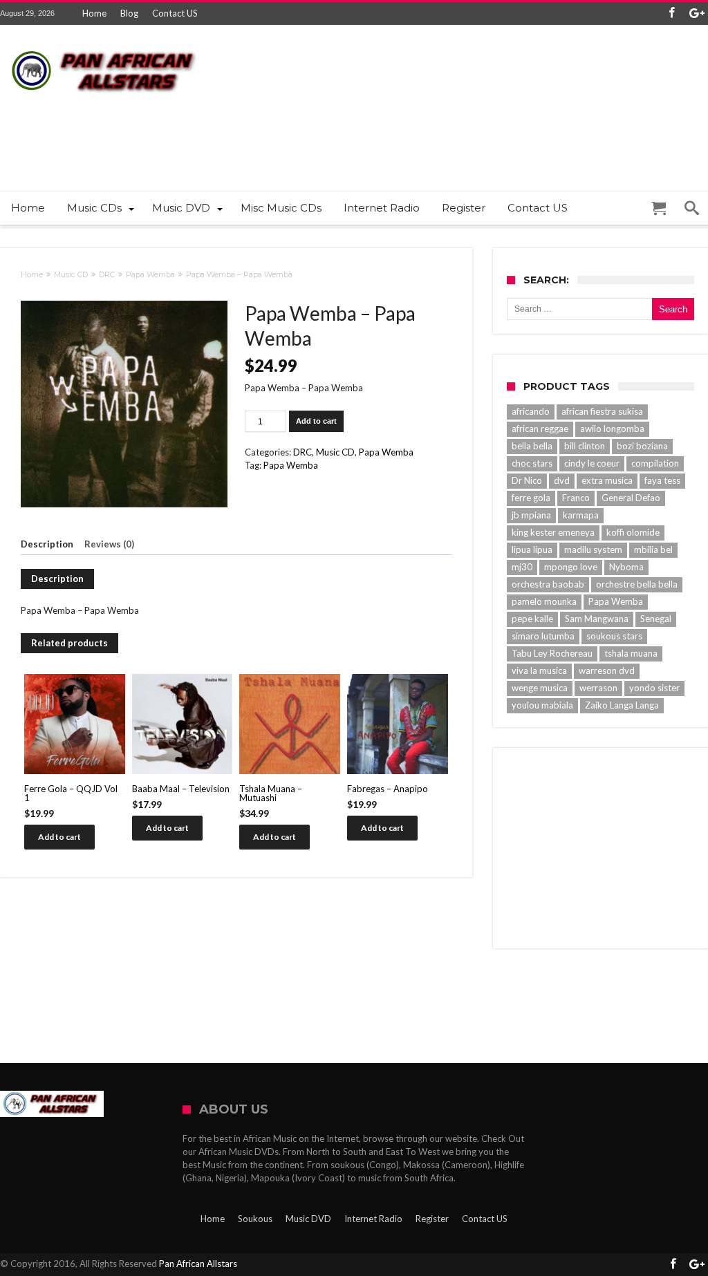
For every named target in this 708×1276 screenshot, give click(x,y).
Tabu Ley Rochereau (552, 653)
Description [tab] (47, 544)
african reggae (540, 428)
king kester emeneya (553, 532)
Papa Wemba (150, 274)
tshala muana (631, 653)
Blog (129, 13)
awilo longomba (612, 428)
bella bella (532, 445)
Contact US (175, 13)
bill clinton (584, 445)
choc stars (532, 463)
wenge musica (540, 687)
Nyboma (626, 566)
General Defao (631, 497)
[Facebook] (671, 13)
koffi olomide (633, 532)
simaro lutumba (543, 635)
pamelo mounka (544, 601)
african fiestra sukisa (602, 411)
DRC (107, 274)
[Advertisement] (456, 132)
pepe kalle (532, 618)
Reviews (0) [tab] (109, 544)
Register (432, 1218)
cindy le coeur (592, 463)
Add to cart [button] (59, 837)
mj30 (522, 566)
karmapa (581, 514)
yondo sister (654, 687)
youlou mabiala (542, 705)
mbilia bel (653, 549)
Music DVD (308, 1218)
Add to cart (316, 421)
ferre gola (531, 497)
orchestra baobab (548, 584)
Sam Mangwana (596, 618)
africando (531, 411)
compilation (655, 463)
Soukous (255, 1218)
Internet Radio (373, 1218)
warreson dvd (607, 670)
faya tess (662, 480)
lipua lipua (532, 549)
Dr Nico (527, 480)
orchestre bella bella (637, 584)
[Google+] (697, 13)
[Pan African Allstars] (103, 45)
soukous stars (614, 635)
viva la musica (539, 670)
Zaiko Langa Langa (622, 705)
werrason (598, 687)
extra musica (607, 480)
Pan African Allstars (198, 1263)
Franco (576, 497)
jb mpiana (531, 514)
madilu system (593, 549)
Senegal (655, 618)
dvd (562, 480)
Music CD (71, 274)
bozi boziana (642, 445)
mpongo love (570, 566)
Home (94, 13)
